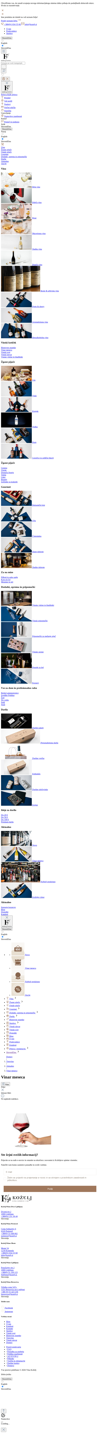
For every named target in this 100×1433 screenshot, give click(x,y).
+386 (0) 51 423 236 (9, 1292)
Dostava (10, 1365)
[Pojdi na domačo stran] (6, 60)
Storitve (9, 33)
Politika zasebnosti (15, 1354)
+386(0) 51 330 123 (9, 1272)
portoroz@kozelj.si (9, 1236)
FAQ (9, 1349)
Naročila (7, 111)
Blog (8, 1322)
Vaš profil (8, 101)
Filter (7, 1085)
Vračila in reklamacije (16, 1361)
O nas (8, 29)
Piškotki (10, 1358)
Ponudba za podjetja (15, 1352)
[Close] (3, 1430)
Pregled (7, 98)
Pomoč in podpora (11, 122)
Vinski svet (10, 1333)
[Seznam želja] (2, 75)
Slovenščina (6, 48)
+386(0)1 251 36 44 (9, 1216)
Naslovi (7, 104)
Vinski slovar (11, 1340)
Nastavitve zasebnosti (13, 116)
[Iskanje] (3, 67)
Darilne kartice (13, 1363)
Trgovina (10, 1338)
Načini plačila (9, 107)
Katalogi (9, 1326)
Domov (9, 1342)
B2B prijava (12, 94)
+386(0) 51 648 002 (9, 1233)
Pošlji (50, 1189)
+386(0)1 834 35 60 (9, 1253)
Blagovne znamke (13, 1335)
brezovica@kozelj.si (9, 1294)
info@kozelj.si (7, 1255)
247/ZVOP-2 (12, 1356)
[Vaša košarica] (2, 145)
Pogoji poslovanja (13, 1347)
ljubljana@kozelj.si (9, 1275)
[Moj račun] (5, 79)
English (4, 43)
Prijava (4, 94)
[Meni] (3, 51)
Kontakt (9, 1328)
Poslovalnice (11, 31)
